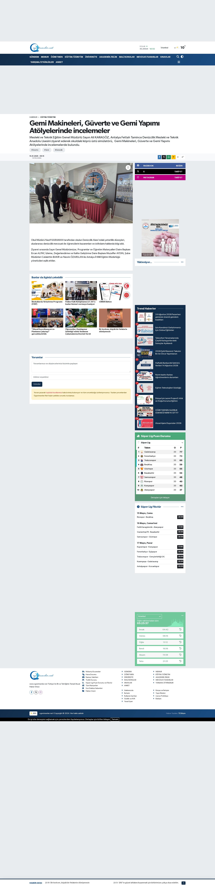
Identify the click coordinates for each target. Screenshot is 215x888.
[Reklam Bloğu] (160, 238)
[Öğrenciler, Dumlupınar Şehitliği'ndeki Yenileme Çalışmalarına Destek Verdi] (81, 318)
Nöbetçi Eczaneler (93, 672)
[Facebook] (31, 692)
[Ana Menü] (178, 62)
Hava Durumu (91, 674)
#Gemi (46, 150)
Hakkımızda (128, 690)
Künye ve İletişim (162, 690)
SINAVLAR (165, 57)
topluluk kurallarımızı (54, 393)
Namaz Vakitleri (92, 677)
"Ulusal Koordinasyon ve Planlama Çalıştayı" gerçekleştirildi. (43, 331)
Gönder (37, 384)
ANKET (59, 62)
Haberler (33, 117)
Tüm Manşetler (92, 685)
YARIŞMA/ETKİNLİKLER (42, 62)
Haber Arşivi (91, 691)
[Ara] (178, 57)
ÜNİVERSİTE (91, 57)
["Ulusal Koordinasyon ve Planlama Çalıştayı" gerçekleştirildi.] (47, 318)
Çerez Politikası (162, 696)
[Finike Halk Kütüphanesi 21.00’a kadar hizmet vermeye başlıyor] (81, 291)
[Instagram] (40, 692)
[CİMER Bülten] (115, 291)
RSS (34, 713)
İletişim (127, 693)
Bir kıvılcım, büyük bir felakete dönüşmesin (70, 883)
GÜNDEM (34, 57)
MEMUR (45, 57)
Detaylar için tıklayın (160, 498)
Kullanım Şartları (130, 696)
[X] (36, 692)
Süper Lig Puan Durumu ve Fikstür (99, 683)
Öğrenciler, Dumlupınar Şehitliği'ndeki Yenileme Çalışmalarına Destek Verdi (78, 331)
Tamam (115, 719)
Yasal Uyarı (128, 701)
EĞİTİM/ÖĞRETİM (74, 57)
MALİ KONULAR (126, 57)
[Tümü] (182, 262)
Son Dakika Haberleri (94, 688)
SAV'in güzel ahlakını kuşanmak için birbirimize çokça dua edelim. (149, 883)
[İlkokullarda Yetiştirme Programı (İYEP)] (47, 291)
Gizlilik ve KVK (129, 699)
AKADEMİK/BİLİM (108, 57)
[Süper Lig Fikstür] (182, 507)
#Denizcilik (58, 150)
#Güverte (34, 150)
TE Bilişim (182, 713)
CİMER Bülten (105, 302)
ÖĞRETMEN (57, 57)
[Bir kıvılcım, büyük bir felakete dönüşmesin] (115, 318)
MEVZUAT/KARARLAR (147, 57)
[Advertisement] (160, 199)
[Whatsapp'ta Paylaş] (168, 157)
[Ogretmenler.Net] (41, 47)
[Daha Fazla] (173, 157)
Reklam (158, 699)
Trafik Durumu (91, 680)
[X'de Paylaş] (164, 157)
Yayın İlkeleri (160, 693)
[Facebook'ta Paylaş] (159, 157)
